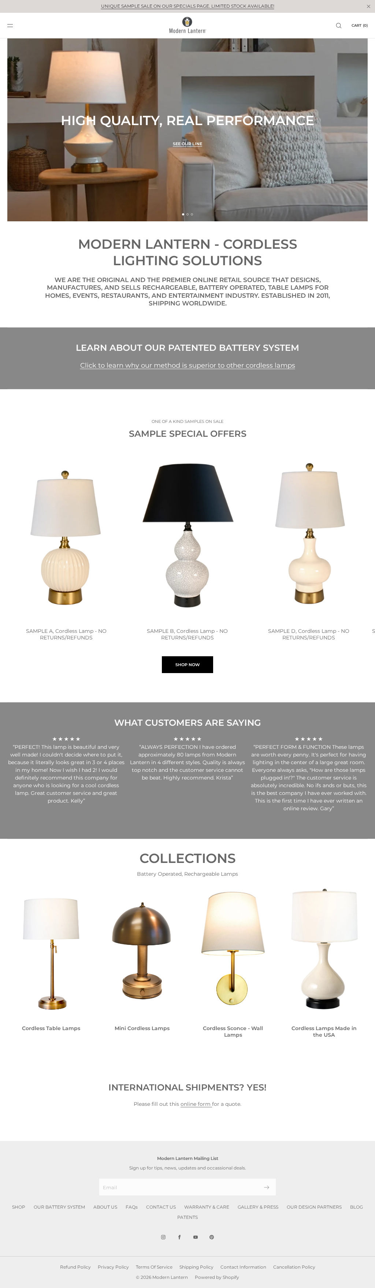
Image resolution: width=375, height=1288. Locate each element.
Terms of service (154, 1267)
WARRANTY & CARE (206, 1207)
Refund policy (75, 1267)
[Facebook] (179, 1237)
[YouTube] (196, 1237)
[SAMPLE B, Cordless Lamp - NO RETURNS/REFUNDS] (187, 535)
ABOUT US (105, 1207)
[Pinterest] (212, 1237)
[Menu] (16, 25)
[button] (338, 25)
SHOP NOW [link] (187, 664)
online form (196, 1104)
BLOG (356, 1207)
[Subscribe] (266, 1187)
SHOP (18, 1207)
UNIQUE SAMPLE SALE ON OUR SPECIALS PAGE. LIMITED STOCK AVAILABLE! (187, 6)
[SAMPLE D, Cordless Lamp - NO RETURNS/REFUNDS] (309, 535)
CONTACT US (161, 1207)
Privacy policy (113, 1267)
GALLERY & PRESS (258, 1207)
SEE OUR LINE (187, 143)
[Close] (368, 6)
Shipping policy (196, 1267)
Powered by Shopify (217, 1277)
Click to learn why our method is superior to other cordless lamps (187, 365)
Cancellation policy (294, 1267)
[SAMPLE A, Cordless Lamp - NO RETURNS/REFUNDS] (66, 535)
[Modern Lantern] (187, 26)
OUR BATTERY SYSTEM (59, 1207)
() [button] (360, 25)
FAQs (132, 1207)
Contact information (243, 1267)
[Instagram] (163, 1237)
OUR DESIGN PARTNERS (314, 1207)
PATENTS (187, 1217)
